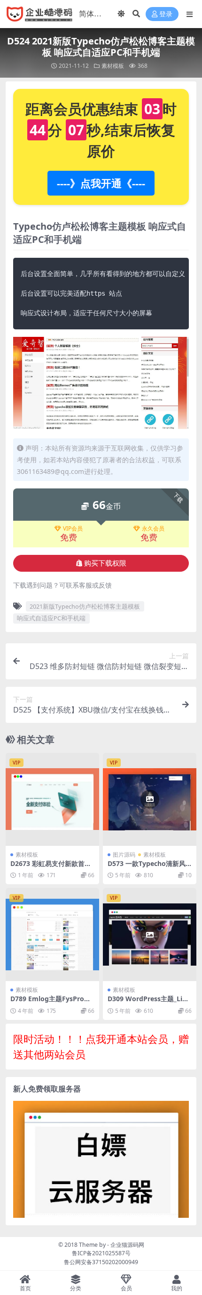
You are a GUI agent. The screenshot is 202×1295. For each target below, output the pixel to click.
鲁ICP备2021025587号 (101, 1253)
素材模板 (112, 66)
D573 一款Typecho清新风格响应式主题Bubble (147, 867)
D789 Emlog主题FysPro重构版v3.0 (50, 1002)
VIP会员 (73, 528)
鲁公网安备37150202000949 (101, 1262)
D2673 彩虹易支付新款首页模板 (50, 867)
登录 (165, 14)
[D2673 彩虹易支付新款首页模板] (52, 799)
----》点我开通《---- (101, 183)
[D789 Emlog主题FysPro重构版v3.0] (52, 934)
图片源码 (124, 854)
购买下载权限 (105, 563)
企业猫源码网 (127, 1245)
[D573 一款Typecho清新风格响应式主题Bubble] (149, 799)
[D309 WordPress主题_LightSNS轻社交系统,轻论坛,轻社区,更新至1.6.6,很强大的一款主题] (149, 934)
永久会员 (153, 528)
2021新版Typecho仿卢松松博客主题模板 (85, 606)
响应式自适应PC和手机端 (51, 618)
